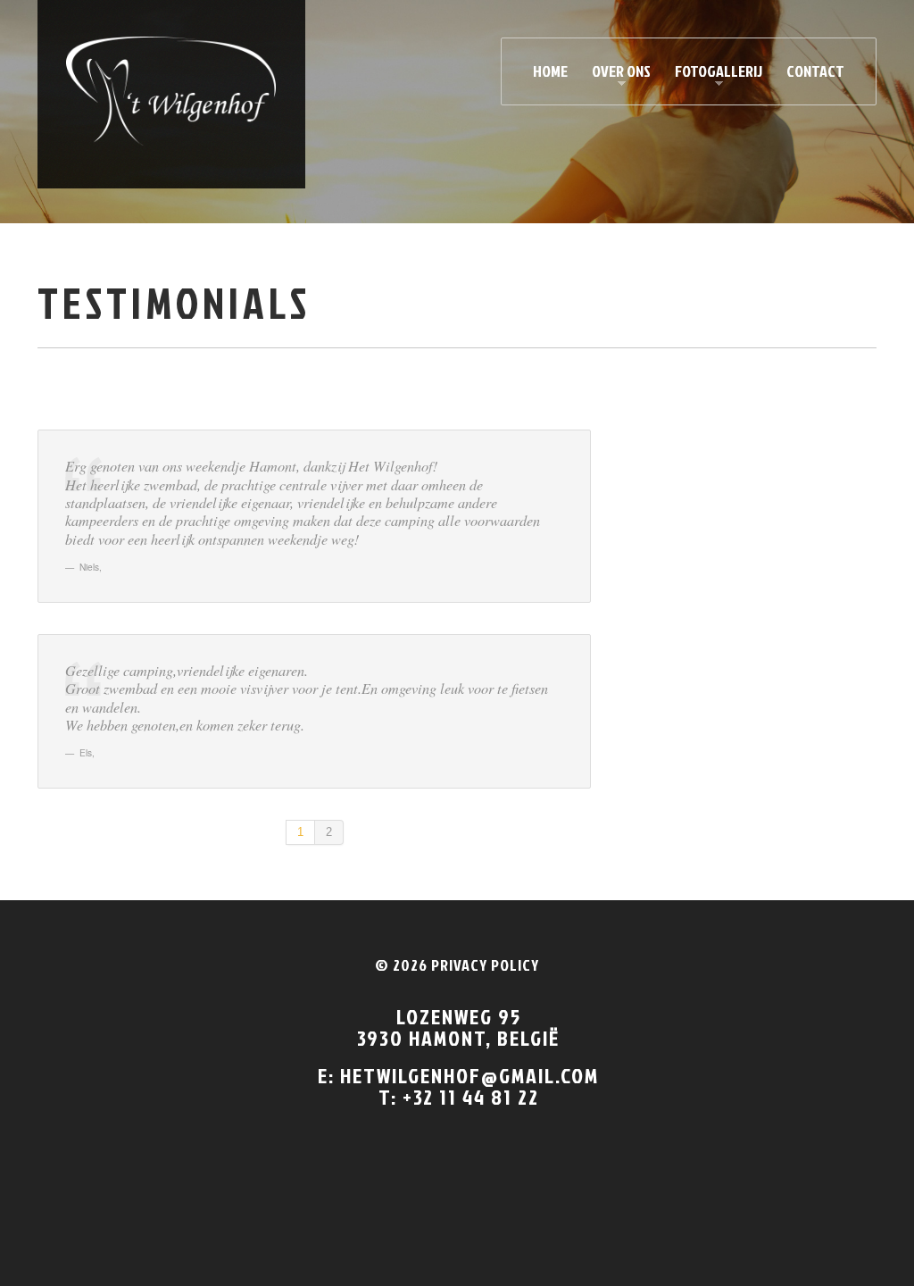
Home (550, 71)
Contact (815, 71)
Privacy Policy (485, 965)
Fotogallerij (712, 74)
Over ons (615, 74)
